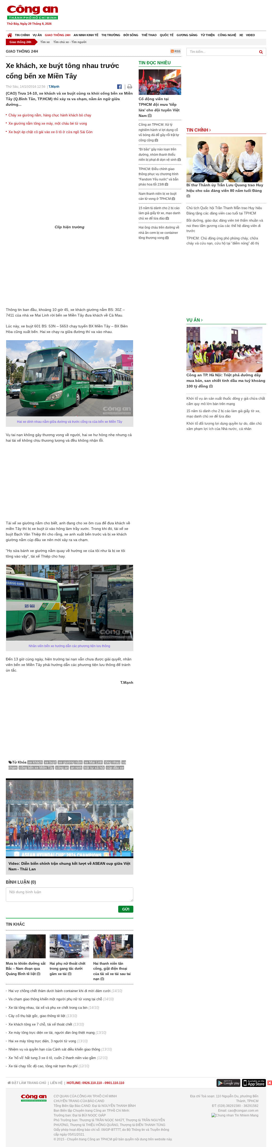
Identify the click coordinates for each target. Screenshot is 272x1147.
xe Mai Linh (93, 762)
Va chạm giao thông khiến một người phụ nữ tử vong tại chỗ (55, 999)
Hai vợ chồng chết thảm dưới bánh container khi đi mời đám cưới (59, 991)
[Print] (129, 87)
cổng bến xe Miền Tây (36, 768)
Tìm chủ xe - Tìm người (69, 42)
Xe (241, 35)
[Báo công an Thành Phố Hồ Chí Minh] (32, 12)
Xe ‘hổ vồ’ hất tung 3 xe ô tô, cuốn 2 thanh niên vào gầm (52, 1058)
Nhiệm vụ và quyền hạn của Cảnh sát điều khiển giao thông (54, 1049)
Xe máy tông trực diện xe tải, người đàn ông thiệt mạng (51, 1033)
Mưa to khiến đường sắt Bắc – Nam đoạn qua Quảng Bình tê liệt (25, 969)
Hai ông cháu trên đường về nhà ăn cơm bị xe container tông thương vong (159, 233)
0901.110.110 (114, 1083)
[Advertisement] (169, 16)
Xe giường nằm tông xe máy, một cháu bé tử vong (47, 123)
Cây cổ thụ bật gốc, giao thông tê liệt (36, 1016)
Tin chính (22, 35)
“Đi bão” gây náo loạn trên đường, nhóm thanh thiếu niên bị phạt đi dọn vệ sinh (158, 154)
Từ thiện (208, 35)
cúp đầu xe (115, 768)
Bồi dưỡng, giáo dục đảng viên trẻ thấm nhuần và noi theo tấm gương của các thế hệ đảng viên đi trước (224, 225)
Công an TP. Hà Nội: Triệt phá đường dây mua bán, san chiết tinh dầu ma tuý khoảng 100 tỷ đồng (225, 380)
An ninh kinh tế (86, 35)
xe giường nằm (70, 762)
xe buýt (50, 762)
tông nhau (112, 762)
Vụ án (37, 35)
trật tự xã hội (94, 768)
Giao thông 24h (57, 35)
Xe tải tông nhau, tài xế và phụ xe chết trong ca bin (47, 1008)
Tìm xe (45, 42)
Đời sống (131, 35)
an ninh (76, 768)
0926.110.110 (92, 1083)
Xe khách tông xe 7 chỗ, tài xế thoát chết (40, 1024)
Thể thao (149, 35)
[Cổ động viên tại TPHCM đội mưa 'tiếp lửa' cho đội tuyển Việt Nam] (160, 82)
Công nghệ (227, 35)
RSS (177, 51)
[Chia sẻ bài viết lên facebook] (119, 87)
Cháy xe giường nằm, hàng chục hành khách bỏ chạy (49, 115)
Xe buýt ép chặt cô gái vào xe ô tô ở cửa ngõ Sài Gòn (50, 132)
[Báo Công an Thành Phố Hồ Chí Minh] (10, 34)
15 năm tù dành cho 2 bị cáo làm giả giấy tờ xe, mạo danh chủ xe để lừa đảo (159, 213)
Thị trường (110, 35)
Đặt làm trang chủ (28, 1083)
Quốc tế (166, 35)
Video (250, 35)
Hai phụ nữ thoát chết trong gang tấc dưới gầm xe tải (67, 969)
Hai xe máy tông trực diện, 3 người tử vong (42, 1041)
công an (62, 768)
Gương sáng (187, 35)
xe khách (35, 762)
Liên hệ (56, 1083)
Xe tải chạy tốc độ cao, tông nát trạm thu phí (43, 1066)
